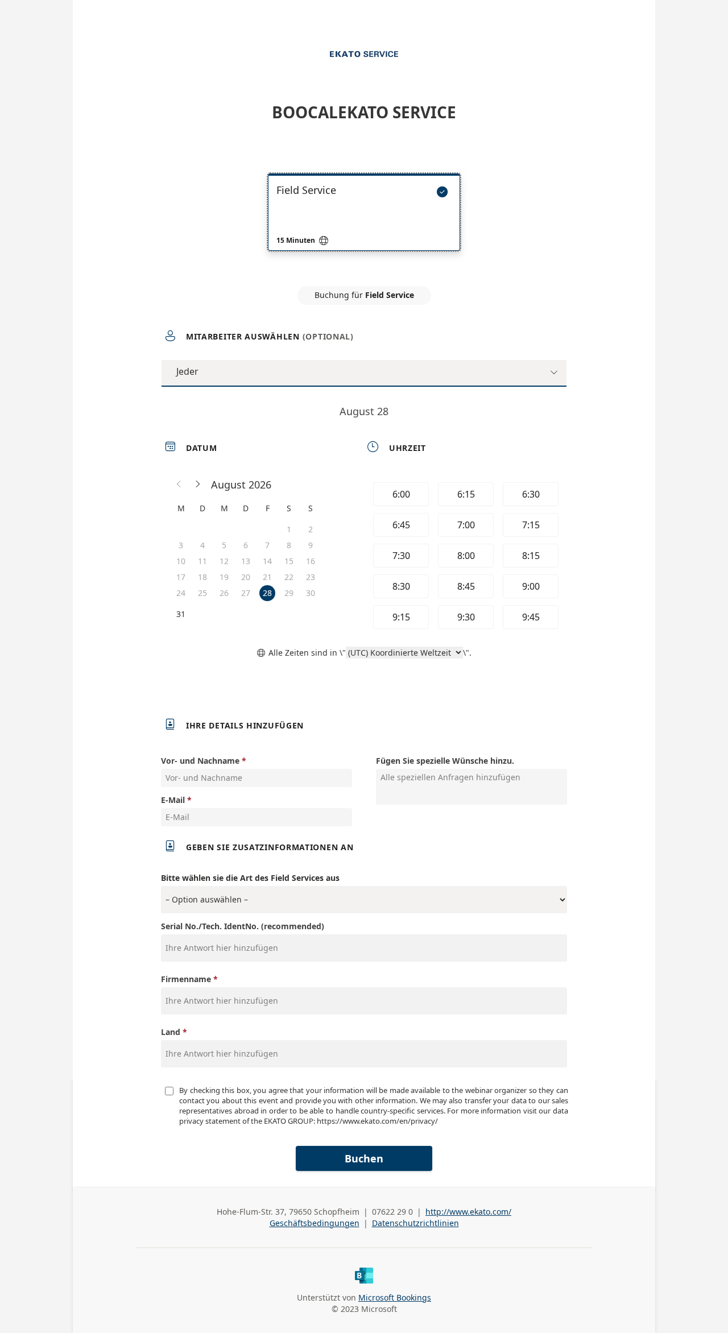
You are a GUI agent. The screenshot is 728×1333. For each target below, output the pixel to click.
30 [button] (310, 592)
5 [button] (224, 545)
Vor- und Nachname (200, 760)
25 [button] (202, 592)
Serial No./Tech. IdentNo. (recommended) (242, 926)
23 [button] (310, 577)
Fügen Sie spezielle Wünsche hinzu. (445, 760)
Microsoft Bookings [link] (394, 1297)
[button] (179, 484)
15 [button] (288, 561)
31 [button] (180, 613)
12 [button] (224, 561)
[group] (464, 555)
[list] (364, 222)
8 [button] (289, 545)
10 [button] (180, 561)
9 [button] (310, 545)
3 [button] (181, 545)
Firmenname (186, 979)
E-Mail (173, 799)
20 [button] (245, 577)
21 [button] (267, 577)
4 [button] (202, 545)
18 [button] (202, 577)
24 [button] (180, 592)
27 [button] (245, 592)
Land (170, 1031)
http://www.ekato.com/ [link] (468, 1211)
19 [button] (224, 577)
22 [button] (288, 577)
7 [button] (267, 545)
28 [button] (267, 592)
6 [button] (245, 545)
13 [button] (245, 561)
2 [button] (310, 529)
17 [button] (180, 577)
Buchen (364, 1158)
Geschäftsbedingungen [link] (314, 1223)
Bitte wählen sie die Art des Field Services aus (250, 877)
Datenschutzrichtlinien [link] (415, 1223)
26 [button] (224, 592)
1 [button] (289, 529)
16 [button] (310, 561)
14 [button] (267, 561)
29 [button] (288, 592)
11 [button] (202, 561)
